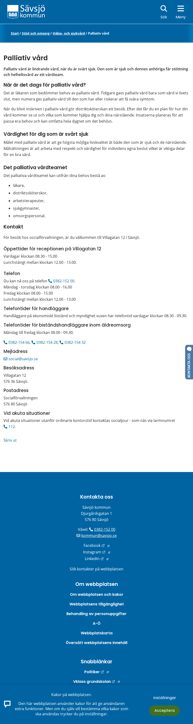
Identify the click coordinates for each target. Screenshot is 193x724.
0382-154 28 (47, 342)
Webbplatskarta (97, 633)
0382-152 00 (104, 529)
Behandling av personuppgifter (96, 613)
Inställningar (164, 697)
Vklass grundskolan (96, 681)
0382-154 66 (19, 342)
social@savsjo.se (23, 358)
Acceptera (164, 710)
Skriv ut (10, 440)
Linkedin (97, 558)
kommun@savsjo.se (99, 535)
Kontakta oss (96, 496)
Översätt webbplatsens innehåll (96, 642)
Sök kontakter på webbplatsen (96, 569)
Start (15, 33)
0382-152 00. (64, 281)
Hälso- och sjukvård (69, 33)
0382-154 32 (75, 342)
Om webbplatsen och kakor (96, 594)
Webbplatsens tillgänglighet (96, 604)
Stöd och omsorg (36, 33)
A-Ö (97, 623)
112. (12, 426)
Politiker (96, 672)
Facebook (96, 545)
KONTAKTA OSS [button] (189, 364)
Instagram (96, 552)
